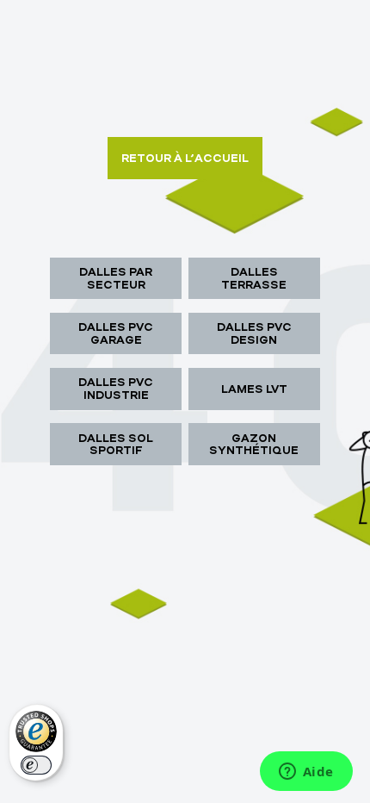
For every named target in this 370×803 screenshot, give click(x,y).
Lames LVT (254, 388)
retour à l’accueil (185, 158)
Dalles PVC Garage (115, 333)
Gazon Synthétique (254, 444)
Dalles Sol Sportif (115, 444)
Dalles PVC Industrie (115, 388)
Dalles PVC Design (254, 333)
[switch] (36, 765)
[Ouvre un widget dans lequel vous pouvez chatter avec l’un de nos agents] (306, 772)
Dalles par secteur (115, 278)
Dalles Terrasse (254, 278)
